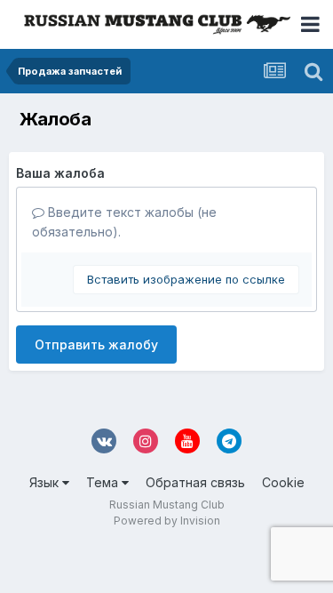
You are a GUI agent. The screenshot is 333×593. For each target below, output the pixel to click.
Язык (45, 482)
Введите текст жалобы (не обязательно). (124, 221)
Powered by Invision (167, 520)
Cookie (283, 482)
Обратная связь (195, 482)
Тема (104, 482)
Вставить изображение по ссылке (186, 279)
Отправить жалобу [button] (96, 344)
